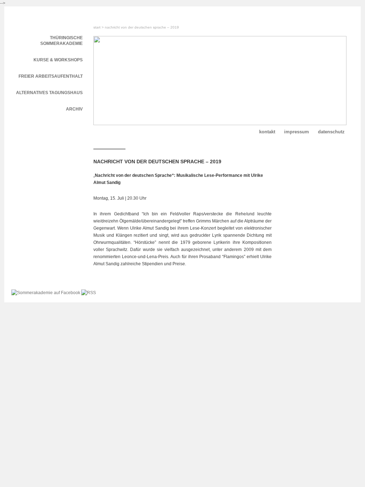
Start (97, 27)
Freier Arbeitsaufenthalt (51, 76)
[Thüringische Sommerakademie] (47, 17)
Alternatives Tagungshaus (49, 92)
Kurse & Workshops (58, 59)
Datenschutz (331, 131)
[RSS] (88, 292)
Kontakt (267, 131)
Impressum (296, 131)
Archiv (74, 109)
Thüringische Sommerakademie (61, 40)
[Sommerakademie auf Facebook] (46, 292)
